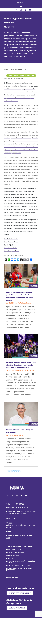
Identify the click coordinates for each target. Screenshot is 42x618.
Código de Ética (12, 555)
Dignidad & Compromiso (17, 69)
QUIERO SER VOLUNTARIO (19, 593)
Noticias (28, 303)
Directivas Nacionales (15, 552)
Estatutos (10, 558)
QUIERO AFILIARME (16, 608)
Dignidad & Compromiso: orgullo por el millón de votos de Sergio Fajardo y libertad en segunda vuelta (21, 364)
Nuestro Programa (13, 549)
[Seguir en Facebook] (12, 9)
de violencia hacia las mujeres (18, 565)
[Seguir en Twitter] (12, 495)
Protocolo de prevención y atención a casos (20, 561)
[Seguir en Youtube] (30, 9)
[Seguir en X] (16, 9)
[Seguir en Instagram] (21, 9)
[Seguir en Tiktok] (25, 9)
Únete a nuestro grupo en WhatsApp (21, 76)
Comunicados (19, 370)
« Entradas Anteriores (12, 471)
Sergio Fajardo (29, 370)
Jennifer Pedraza (20, 303)
